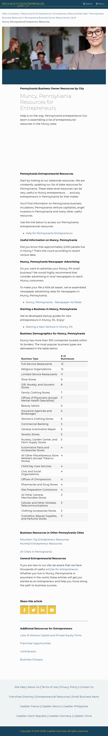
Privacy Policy (68, 687)
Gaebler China (83, 716)
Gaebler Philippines (75, 706)
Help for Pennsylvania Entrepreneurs (49, 233)
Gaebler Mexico (51, 706)
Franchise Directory (21, 696)
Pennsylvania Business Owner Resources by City (49, 17)
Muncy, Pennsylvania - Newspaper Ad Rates (54, 302)
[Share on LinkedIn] (42, 610)
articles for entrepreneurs (62, 569)
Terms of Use (49, 687)
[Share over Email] (52, 610)
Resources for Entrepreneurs (36, 13)
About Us (33, 687)
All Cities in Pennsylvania (36, 551)
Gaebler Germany (60, 716)
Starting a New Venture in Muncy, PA (49, 326)
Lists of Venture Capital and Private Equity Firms (51, 635)
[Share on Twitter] (33, 610)
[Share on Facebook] (24, 610)
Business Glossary (31, 659)
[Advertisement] (49, 148)
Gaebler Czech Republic (31, 716)
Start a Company (10, 13)
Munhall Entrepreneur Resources (41, 543)
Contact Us (87, 687)
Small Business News (85, 696)
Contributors (28, 651)
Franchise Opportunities (35, 643)
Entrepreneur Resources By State (70, 13)
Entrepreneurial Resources (53, 696)
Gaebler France (29, 706)
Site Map (20, 687)
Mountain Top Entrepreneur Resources (44, 539)
